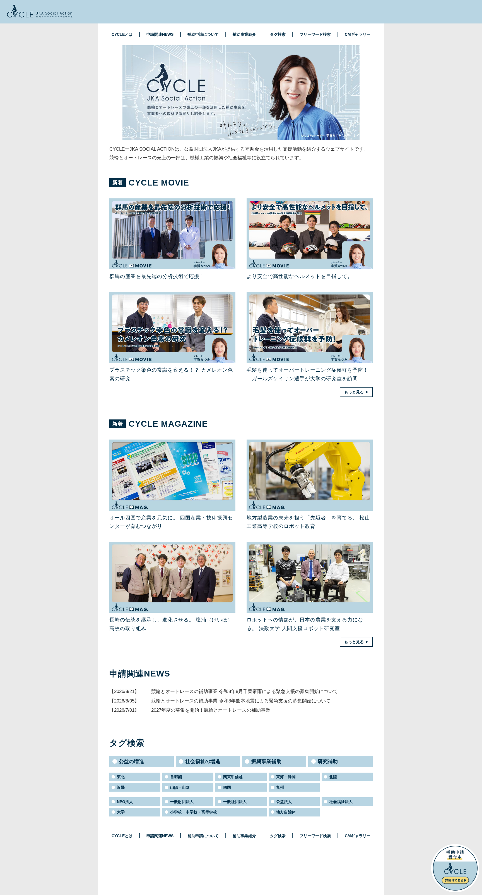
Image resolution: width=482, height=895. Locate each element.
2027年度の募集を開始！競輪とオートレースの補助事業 (210, 710)
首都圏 (176, 777)
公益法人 (284, 801)
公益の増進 (131, 761)
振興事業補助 (266, 761)
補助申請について (203, 34)
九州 (280, 787)
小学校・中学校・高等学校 (193, 812)
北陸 (333, 777)
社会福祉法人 (341, 801)
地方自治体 (286, 812)
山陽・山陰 (180, 787)
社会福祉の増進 (202, 761)
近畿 (121, 787)
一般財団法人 (182, 801)
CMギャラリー (357, 34)
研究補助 (328, 761)
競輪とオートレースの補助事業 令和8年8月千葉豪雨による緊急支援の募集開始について (244, 691)
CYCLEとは (122, 34)
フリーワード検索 (315, 34)
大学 (121, 812)
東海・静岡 (286, 777)
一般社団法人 (235, 801)
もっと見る (354, 392)
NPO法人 (125, 801)
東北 (121, 777)
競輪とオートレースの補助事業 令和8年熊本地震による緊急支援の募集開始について (241, 701)
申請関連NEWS (159, 34)
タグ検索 (278, 34)
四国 (227, 787)
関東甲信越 (233, 777)
